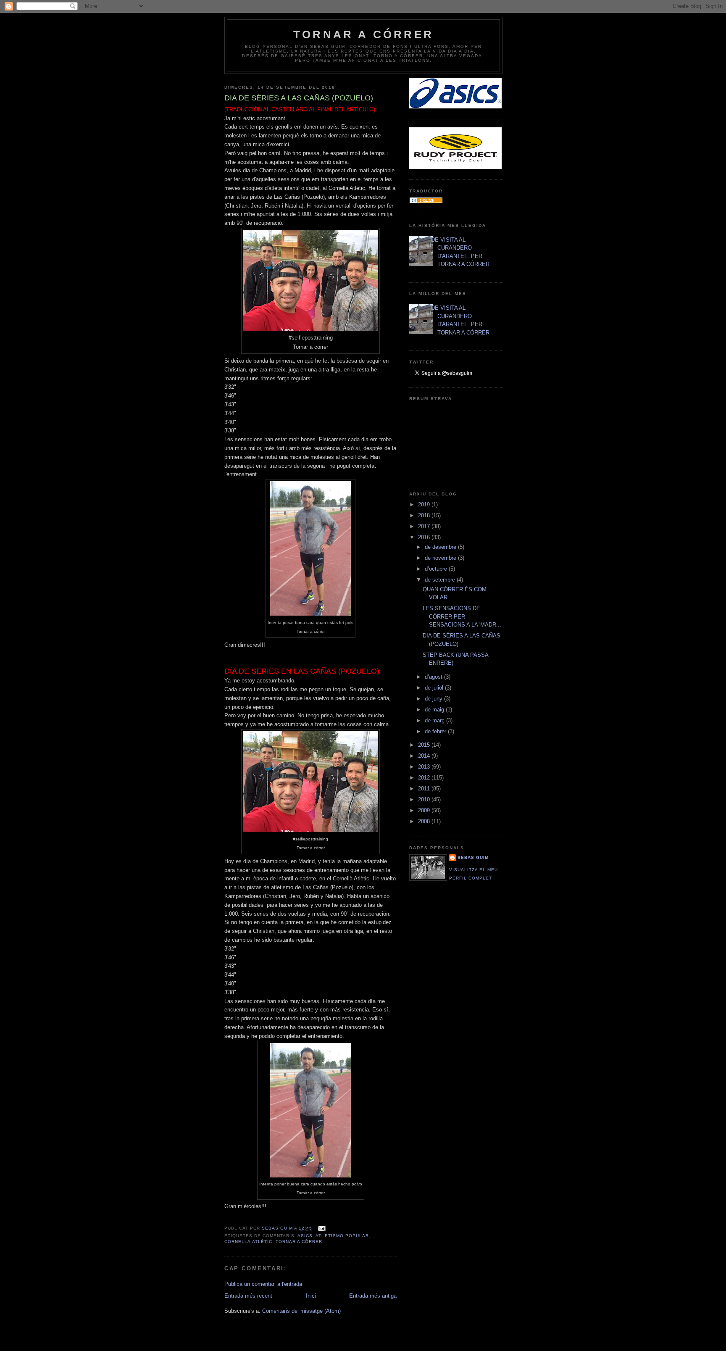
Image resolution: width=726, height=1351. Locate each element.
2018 (424, 515)
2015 (424, 745)
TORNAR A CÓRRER (363, 34)
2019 (424, 504)
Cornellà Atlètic (248, 1241)
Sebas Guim (473, 857)
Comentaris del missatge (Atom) (301, 1311)
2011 (424, 788)
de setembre (441, 580)
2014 (424, 756)
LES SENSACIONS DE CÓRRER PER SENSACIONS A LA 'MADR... (462, 616)
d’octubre (437, 569)
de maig (435, 709)
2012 (424, 777)
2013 (424, 767)
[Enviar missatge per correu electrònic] (321, 1228)
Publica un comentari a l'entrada (263, 1284)
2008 (424, 821)
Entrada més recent (248, 1296)
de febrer (436, 731)
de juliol (435, 688)
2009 (424, 810)
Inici (311, 1296)
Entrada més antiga (373, 1296)
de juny (434, 698)
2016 (424, 537)
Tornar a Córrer (299, 1241)
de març (435, 720)
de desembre (441, 547)
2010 (424, 799)
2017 (424, 526)
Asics (305, 1235)
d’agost (434, 677)
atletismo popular (342, 1235)
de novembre (441, 558)
